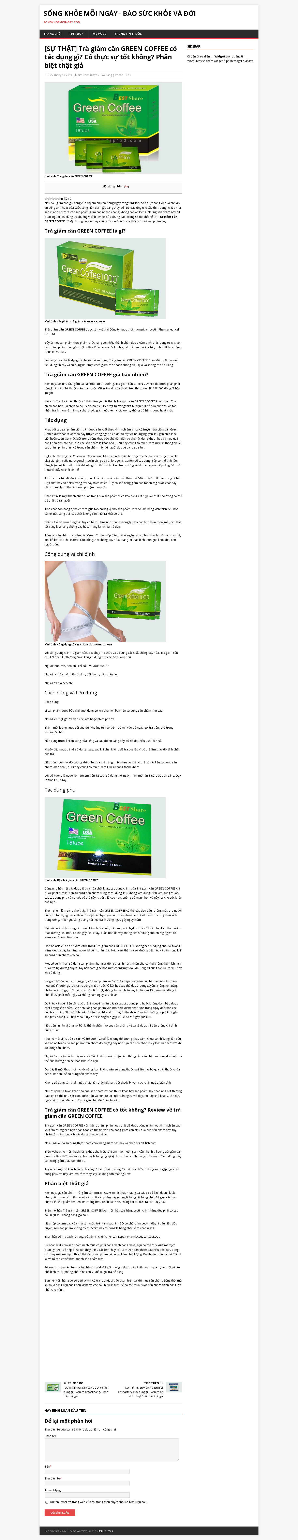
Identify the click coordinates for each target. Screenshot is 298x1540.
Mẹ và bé (99, 34)
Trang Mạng (53, 1490)
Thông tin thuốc (128, 34)
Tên (47, 1466)
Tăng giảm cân (114, 75)
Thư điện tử (52, 1478)
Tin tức (75, 34)
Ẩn (126, 186)
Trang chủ (52, 34)
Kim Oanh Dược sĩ (88, 75)
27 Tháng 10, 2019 (61, 75)
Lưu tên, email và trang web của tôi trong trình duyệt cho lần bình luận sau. (98, 1502)
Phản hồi (50, 1436)
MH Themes (106, 1531)
